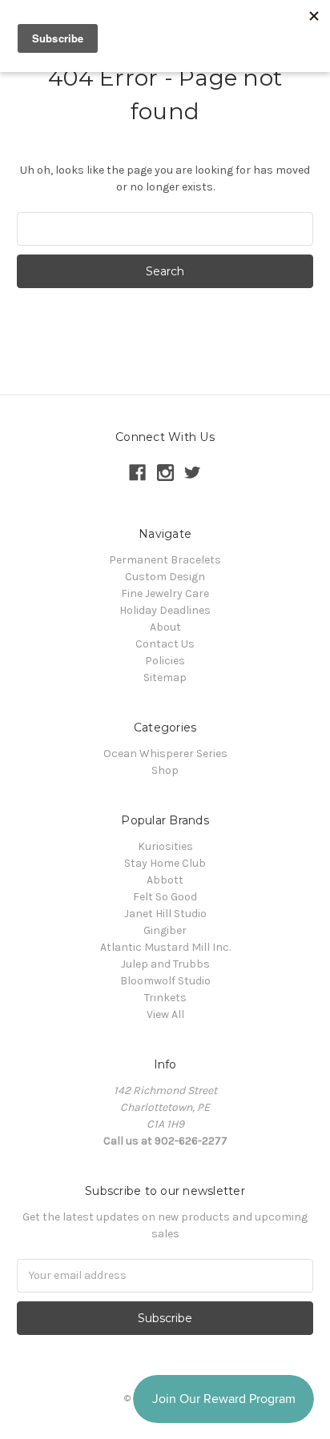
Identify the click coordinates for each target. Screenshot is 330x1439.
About (165, 627)
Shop (165, 770)
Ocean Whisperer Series (165, 753)
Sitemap (165, 677)
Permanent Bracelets (165, 560)
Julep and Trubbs (165, 964)
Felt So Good (165, 897)
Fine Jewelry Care (165, 593)
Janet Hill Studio (165, 913)
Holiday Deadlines (165, 610)
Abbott (165, 880)
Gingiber (165, 930)
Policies (165, 660)
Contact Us (165, 644)
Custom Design (165, 576)
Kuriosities (165, 846)
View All (165, 1014)
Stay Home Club (165, 863)
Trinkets (165, 997)
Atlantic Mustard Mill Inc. (165, 947)
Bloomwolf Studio (165, 981)
